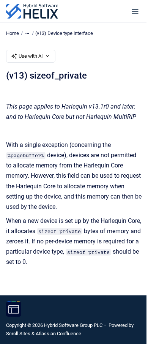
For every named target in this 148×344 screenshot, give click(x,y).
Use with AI (31, 56)
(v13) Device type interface (64, 33)
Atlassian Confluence (58, 333)
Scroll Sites (18, 333)
